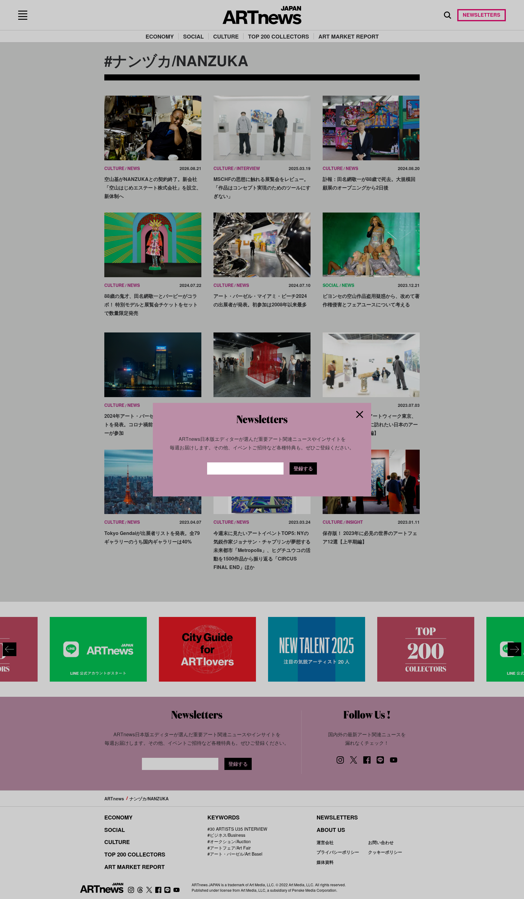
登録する (303, 468)
